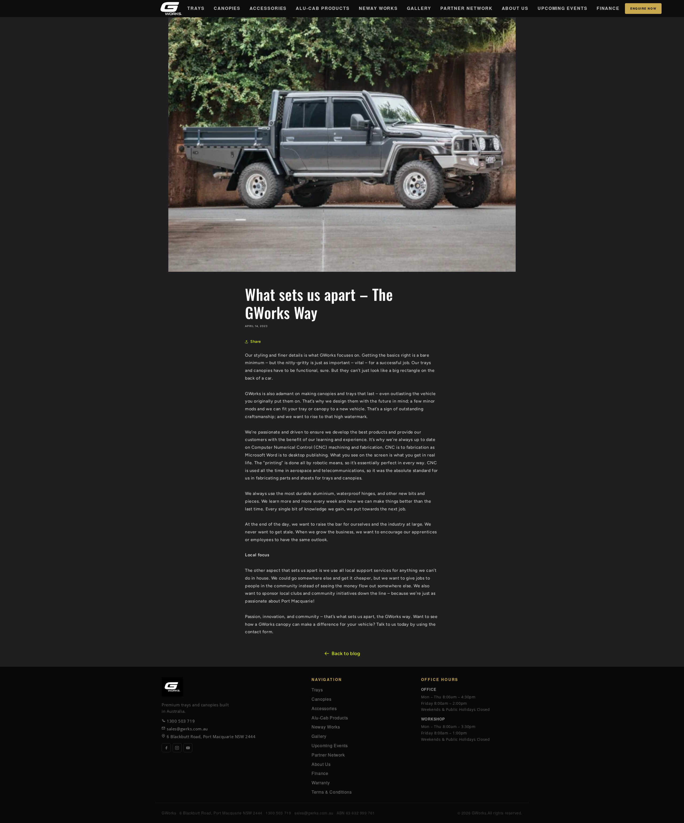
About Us (515, 8)
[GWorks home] (171, 8)
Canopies (227, 8)
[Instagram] (177, 747)
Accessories (268, 8)
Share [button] (255, 341)
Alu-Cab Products (323, 8)
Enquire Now (643, 8)
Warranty (321, 782)
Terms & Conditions (332, 792)
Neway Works (378, 8)
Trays (196, 8)
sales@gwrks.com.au (187, 728)
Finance (608, 8)
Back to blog (346, 653)
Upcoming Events (563, 8)
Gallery (419, 8)
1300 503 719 (181, 721)
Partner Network (466, 8)
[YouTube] (187, 747)
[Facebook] (166, 747)
